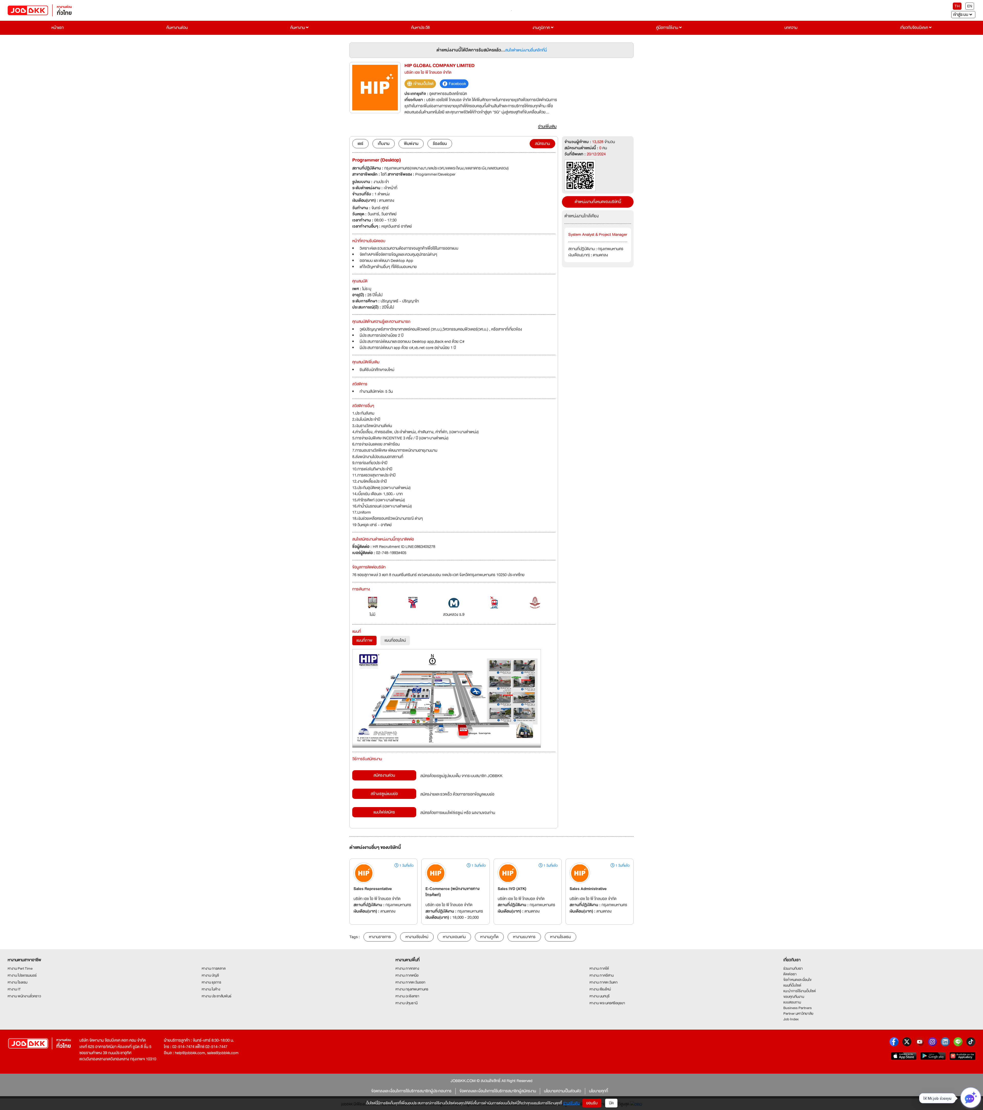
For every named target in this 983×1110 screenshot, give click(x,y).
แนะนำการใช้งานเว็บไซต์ (799, 991)
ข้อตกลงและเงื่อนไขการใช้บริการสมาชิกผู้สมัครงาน (498, 1091)
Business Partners (797, 1008)
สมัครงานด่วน (384, 775)
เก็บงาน (383, 143)
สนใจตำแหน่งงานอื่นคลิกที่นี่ (526, 50)
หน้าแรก (57, 27)
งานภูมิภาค (541, 27)
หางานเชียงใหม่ (416, 937)
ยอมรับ (591, 1103)
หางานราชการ (380, 937)
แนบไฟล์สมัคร (384, 812)
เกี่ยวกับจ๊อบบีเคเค (914, 27)
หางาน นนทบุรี (600, 996)
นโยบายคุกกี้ (598, 1091)
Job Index (791, 1019)
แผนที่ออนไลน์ (395, 640)
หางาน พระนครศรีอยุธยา (607, 1003)
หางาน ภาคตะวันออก (410, 982)
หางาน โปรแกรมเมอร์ (22, 975)
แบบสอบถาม (792, 1002)
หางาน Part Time (20, 968)
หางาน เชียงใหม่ (600, 989)
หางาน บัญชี (210, 975)
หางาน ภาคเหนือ (407, 975)
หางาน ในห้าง (211, 989)
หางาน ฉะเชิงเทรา (407, 996)
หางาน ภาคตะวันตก (603, 982)
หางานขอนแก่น (454, 937)
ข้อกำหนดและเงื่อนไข (797, 979)
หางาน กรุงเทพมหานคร (412, 989)
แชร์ (360, 143)
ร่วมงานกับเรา (793, 968)
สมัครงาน (542, 143)
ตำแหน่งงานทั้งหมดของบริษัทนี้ (598, 201)
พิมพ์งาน (411, 143)
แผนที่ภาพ (364, 640)
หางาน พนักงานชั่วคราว (24, 996)
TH (957, 6)
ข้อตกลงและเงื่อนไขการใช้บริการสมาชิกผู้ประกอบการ (411, 1091)
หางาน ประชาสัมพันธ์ (216, 996)
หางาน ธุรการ (211, 982)
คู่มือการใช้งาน (667, 27)
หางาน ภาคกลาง (407, 968)
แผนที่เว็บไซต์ (792, 985)
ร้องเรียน (440, 143)
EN (969, 6)
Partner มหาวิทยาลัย (798, 1013)
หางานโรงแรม (560, 937)
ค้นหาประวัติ (420, 27)
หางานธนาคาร (524, 937)
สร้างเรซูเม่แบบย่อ (384, 793)
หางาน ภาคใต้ (599, 968)
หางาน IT (14, 989)
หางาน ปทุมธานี (407, 1003)
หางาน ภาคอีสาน (602, 975)
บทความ (790, 27)
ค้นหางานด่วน (177, 27)
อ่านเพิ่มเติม (571, 1103)
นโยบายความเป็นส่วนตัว (562, 1091)
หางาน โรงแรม (17, 982)
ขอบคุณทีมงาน (793, 996)
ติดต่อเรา (790, 974)
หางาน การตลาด (214, 968)
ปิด (611, 1103)
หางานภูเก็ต (489, 937)
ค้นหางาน (298, 27)
